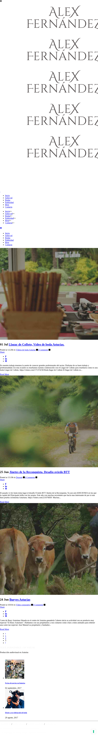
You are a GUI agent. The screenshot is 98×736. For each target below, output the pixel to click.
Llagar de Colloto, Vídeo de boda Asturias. (36, 344)
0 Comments (43, 350)
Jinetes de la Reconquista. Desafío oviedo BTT (39, 472)
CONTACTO (51, 724)
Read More (4, 374)
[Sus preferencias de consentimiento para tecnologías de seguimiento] (93, 731)
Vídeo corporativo (23, 605)
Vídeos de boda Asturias (26, 350)
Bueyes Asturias (19, 599)
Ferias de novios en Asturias (15, 683)
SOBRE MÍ (6, 724)
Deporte (19, 477)
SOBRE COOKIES (35, 724)
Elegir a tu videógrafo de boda (16, 713)
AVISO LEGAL (19, 724)
